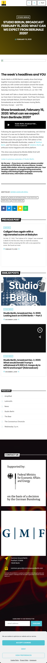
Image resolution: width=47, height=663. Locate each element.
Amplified (7, 228)
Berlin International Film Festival (23, 198)
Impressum (33, 660)
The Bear (8, 416)
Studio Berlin (23, 17)
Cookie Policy (15, 660)
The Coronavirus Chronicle (15, 422)
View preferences (23, 655)
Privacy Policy (24, 660)
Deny (23, 649)
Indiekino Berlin (35, 145)
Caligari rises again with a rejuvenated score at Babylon (20, 233)
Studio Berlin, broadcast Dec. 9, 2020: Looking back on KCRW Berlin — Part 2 (22, 314)
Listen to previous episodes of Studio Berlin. (17, 159)
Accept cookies (23, 643)
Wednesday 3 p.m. (11, 427)
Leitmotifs (8, 401)
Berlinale (6, 201)
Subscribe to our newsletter (23, 619)
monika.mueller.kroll (19, 192)
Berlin (4, 198)
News (7, 406)
